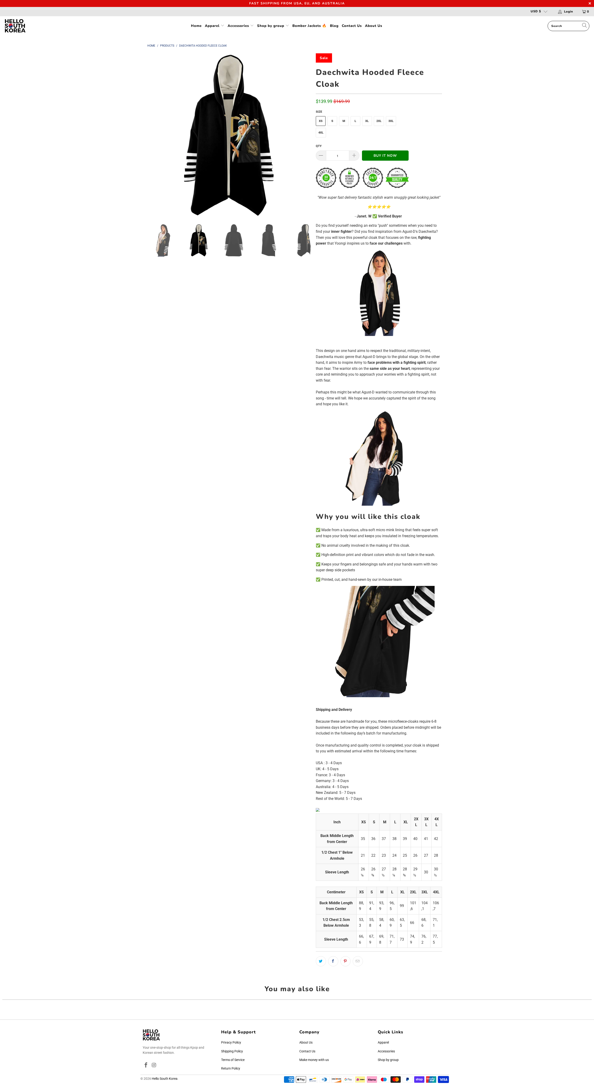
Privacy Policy (231, 1042)
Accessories (239, 25)
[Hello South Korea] (15, 26)
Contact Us (352, 25)
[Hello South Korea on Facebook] (146, 1065)
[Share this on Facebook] (333, 961)
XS (321, 121)
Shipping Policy (232, 1051)
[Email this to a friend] (358, 961)
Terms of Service (233, 1060)
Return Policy (230, 1068)
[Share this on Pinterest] (345, 961)
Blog (334, 25)
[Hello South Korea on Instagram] (154, 1065)
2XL (378, 121)
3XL (391, 121)
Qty (319, 146)
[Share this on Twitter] (321, 961)
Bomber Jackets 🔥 (309, 25)
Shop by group (271, 25)
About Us (373, 25)
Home (196, 25)
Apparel (213, 25)
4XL (320, 132)
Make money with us (314, 1060)
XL (367, 121)
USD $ (536, 11)
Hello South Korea (165, 1078)
